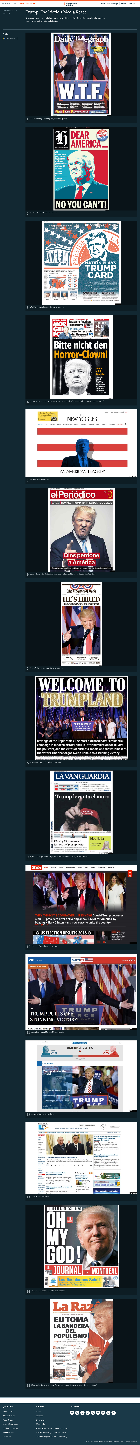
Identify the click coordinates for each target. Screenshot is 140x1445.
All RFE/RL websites (128, 4)
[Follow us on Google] (88, 1413)
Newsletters (40, 1420)
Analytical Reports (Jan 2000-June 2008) (51, 1437)
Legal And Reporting (10, 1428)
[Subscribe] (113, 1413)
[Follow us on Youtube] (72, 1413)
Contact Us (7, 1437)
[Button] (6, 35)
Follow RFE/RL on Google (109, 4)
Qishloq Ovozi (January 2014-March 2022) (52, 1428)
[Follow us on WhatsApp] (108, 1413)
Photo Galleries (27, 4)
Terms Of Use (8, 1420)
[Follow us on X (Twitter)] (93, 1413)
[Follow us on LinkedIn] (103, 1413)
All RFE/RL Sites (9, 1432)
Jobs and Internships (10, 1424)
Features (39, 1416)
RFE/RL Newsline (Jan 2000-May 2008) (51, 1432)
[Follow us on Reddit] (77, 1413)
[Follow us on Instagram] (82, 1413)
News (38, 1412)
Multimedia (40, 1424)
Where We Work (9, 1416)
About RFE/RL (8, 1412)
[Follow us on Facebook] (98, 1413)
